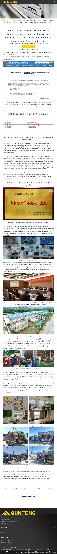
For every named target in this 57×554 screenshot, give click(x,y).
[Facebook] (2, 524)
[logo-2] (25, 513)
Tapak (46, 43)
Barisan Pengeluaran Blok (30, 488)
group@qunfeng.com (8, 540)
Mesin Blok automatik (44, 488)
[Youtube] (8, 524)
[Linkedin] (5, 524)
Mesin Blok (19, 488)
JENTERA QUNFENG (9, 488)
